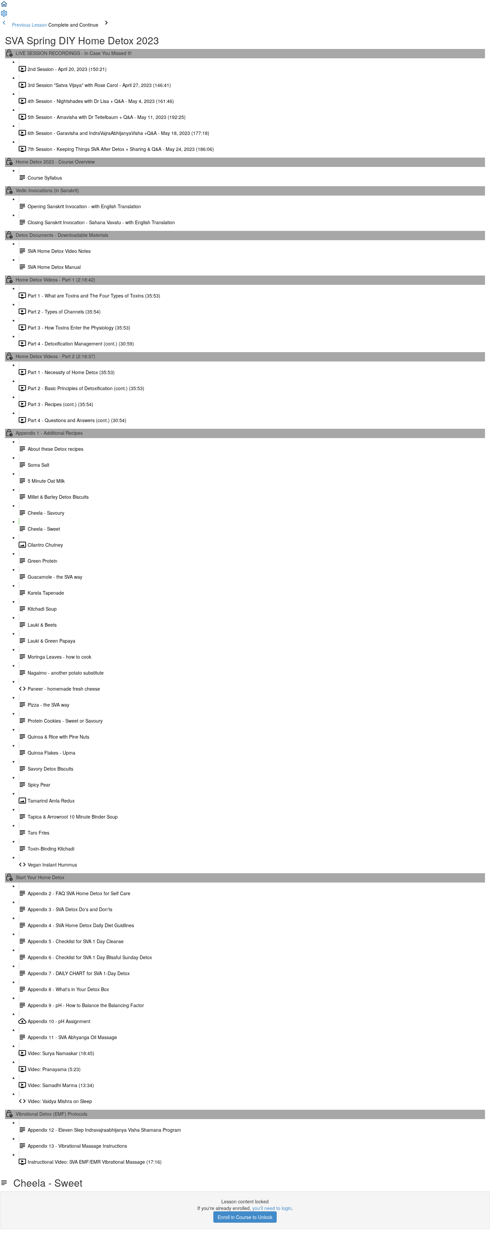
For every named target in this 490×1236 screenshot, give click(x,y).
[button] (4, 6)
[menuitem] (4, 15)
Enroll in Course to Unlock (245, 1217)
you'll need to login (272, 1208)
